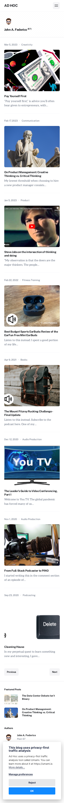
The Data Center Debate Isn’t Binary (38, 697)
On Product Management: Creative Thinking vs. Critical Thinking (38, 712)
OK (32, 790)
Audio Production (32, 439)
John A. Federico (26, 735)
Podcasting (29, 595)
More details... (17, 767)
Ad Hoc (11, 5)
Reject (32, 782)
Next (54, 672)
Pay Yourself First (15, 96)
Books (23, 359)
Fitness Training (31, 280)
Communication (30, 120)
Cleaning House (14, 647)
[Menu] (56, 5)
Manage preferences (21, 774)
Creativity (27, 44)
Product (25, 200)
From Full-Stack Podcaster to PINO (26, 570)
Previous (11, 672)
